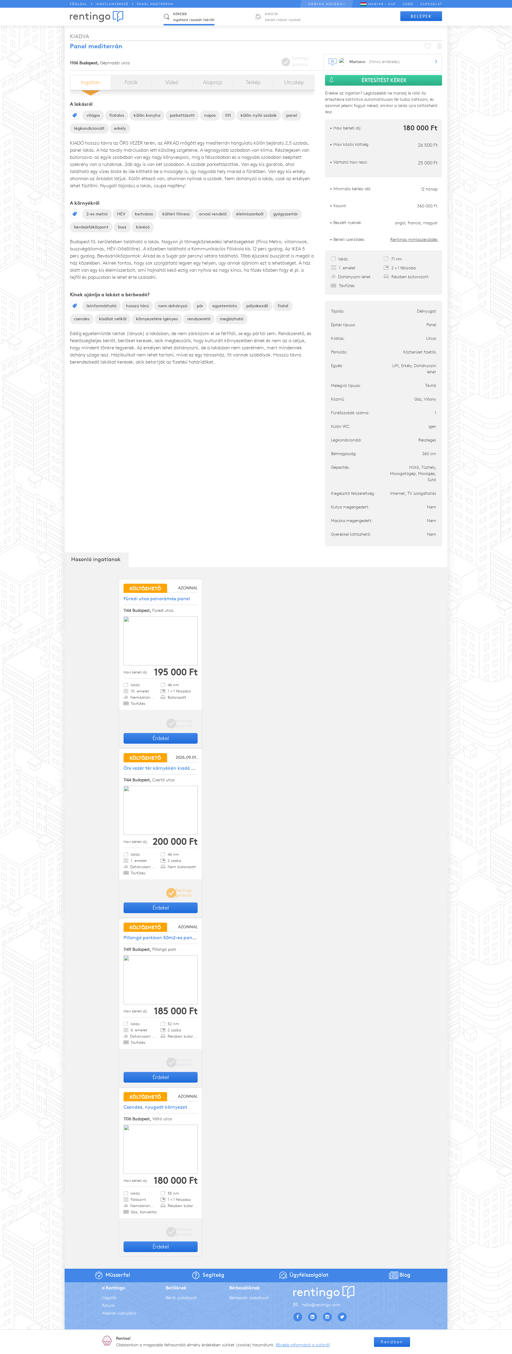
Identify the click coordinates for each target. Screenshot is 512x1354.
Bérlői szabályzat (181, 1297)
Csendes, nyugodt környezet (155, 1107)
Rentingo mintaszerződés (414, 239)
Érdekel (161, 738)
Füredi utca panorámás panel (157, 598)
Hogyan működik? (326, 4)
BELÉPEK (421, 16)
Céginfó (109, 1297)
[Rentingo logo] (96, 17)
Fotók (131, 82)
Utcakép (294, 82)
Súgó (408, 4)
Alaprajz (212, 82)
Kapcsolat (431, 4)
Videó (171, 82)
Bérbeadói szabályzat (249, 1297)
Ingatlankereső (112, 4)
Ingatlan (90, 82)
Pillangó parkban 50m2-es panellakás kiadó (173, 937)
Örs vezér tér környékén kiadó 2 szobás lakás (173, 768)
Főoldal (78, 4)
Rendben (392, 1342)
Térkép (253, 82)
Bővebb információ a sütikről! (303, 1344)
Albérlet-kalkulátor (119, 1313)
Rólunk (108, 1305)
